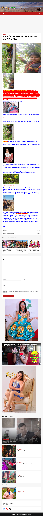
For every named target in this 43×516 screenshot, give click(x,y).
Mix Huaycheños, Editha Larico (22, 476)
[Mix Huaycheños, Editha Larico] (9, 477)
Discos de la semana (6, 439)
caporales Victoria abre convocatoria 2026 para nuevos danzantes (21, 250)
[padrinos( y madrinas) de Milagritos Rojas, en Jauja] (8, 244)
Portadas (8, 245)
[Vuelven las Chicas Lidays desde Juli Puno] (34, 244)
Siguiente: (31, 232)
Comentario (5, 264)
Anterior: (11, 232)
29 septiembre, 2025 (6, 442)
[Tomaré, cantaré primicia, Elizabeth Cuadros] (9, 464)
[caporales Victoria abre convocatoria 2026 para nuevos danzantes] (21, 244)
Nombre (5, 279)
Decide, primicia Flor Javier (21, 450)
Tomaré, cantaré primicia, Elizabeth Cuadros (25, 463)
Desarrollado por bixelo (27, 514)
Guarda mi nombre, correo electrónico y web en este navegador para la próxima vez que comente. (20, 292)
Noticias (4, 34)
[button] (3, 13)
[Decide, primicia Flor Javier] (9, 451)
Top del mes (22, 491)
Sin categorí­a (5, 246)
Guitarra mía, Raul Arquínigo (9, 441)
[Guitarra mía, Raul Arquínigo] (21, 431)
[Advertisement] (21, 23)
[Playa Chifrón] (9, 493)
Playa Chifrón (19, 492)
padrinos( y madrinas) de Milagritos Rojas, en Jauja (8, 250)
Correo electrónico (24, 280)
